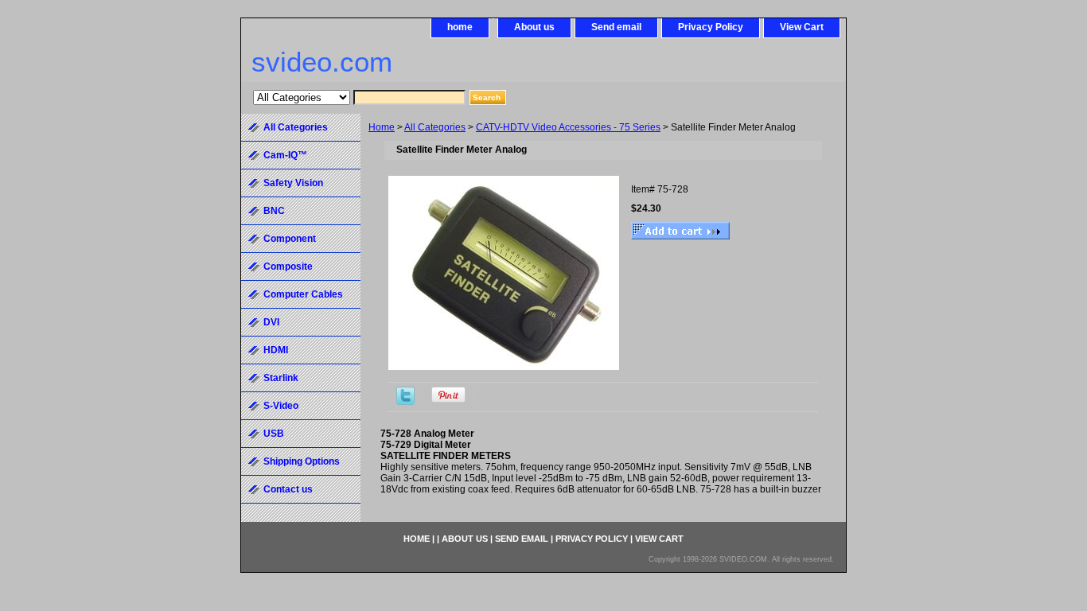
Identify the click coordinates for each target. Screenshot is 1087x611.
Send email (616, 27)
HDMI (275, 350)
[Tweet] (405, 401)
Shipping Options (301, 461)
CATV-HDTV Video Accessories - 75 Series (568, 127)
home (460, 27)
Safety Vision (293, 183)
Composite (288, 266)
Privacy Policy (710, 27)
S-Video (280, 405)
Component (289, 238)
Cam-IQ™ (285, 155)
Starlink (280, 377)
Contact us (288, 489)
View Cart (802, 27)
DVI (271, 322)
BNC (274, 210)
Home (381, 127)
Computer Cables (303, 294)
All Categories (435, 127)
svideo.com (321, 61)
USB (273, 433)
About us (534, 27)
